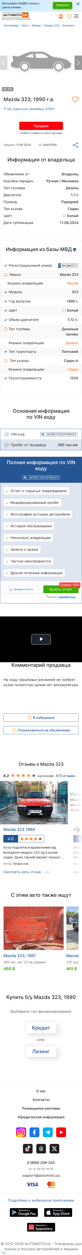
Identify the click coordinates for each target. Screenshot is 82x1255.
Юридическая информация (41, 1117)
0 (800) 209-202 (41, 1162)
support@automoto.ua (41, 1175)
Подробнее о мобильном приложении (41, 1200)
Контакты (41, 1099)
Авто (25, 25)
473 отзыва (65, 776)
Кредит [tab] (41, 1028)
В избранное (43, 717)
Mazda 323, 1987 (19, 955)
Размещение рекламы (41, 1108)
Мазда (36, 25)
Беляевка (69, 25)
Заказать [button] (62, 5)
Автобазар (10, 25)
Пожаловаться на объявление (43, 730)
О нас (41, 1091)
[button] (77, 16)
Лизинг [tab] (41, 1051)
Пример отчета (23, 589)
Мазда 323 (51, 25)
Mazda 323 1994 (19, 829)
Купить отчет (64, 588)
